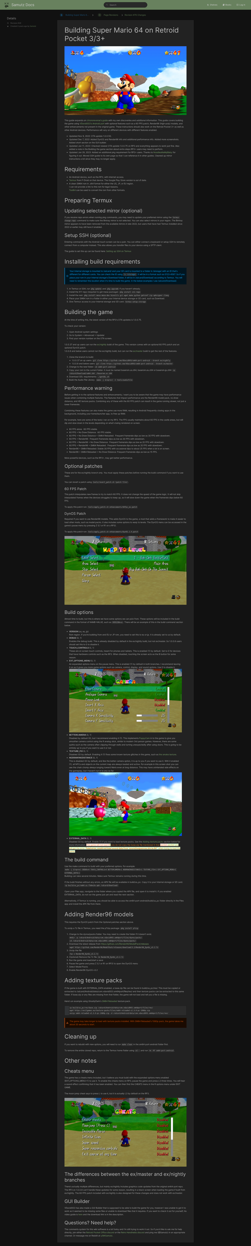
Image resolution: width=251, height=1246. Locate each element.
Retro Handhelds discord (133, 1232)
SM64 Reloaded (109, 1001)
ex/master (138, 351)
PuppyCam (144, 738)
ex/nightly (101, 344)
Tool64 (72, 190)
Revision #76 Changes (135, 15)
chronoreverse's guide (97, 120)
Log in (242, 4)
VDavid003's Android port (92, 123)
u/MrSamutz (106, 1235)
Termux (72, 180)
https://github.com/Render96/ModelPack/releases (125, 944)
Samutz (33, 26)
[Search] (107, 5)
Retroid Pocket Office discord (100, 1232)
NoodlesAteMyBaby (162, 152)
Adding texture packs (153, 841)
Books (228, 4)
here (80, 1214)
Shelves (213, 4)
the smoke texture (167, 754)
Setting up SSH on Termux (118, 251)
